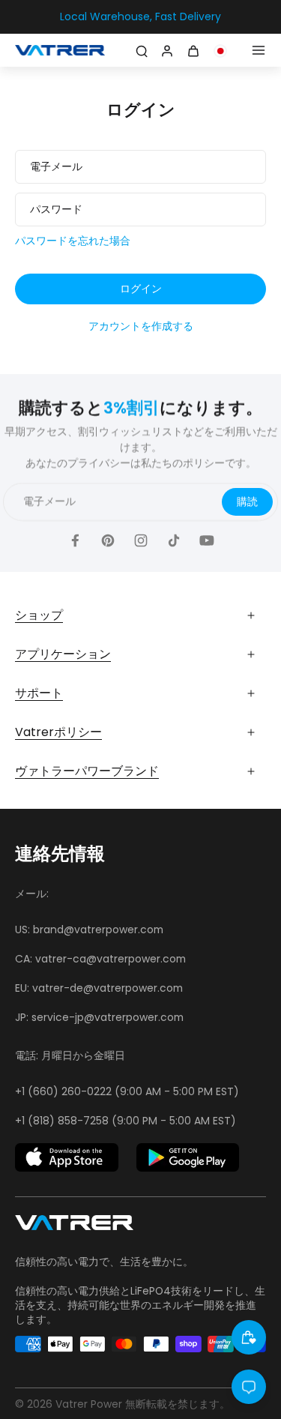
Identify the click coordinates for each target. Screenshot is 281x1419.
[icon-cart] (196, 50)
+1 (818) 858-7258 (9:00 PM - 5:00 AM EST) (125, 1120)
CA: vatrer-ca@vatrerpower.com (100, 958)
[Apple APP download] (66, 1157)
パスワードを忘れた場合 (72, 241)
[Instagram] (140, 540)
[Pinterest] (107, 540)
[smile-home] (249, 1337)
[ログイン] (166, 50)
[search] (142, 50)
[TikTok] (173, 540)
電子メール (56, 167)
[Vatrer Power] (74, 1227)
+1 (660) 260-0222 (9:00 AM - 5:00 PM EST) (127, 1091)
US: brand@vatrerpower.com (89, 929)
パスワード (56, 209)
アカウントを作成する (140, 326)
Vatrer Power (88, 1404)
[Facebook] (74, 540)
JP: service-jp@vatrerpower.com (99, 1017)
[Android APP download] (188, 1157)
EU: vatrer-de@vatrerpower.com (99, 987)
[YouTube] (206, 540)
